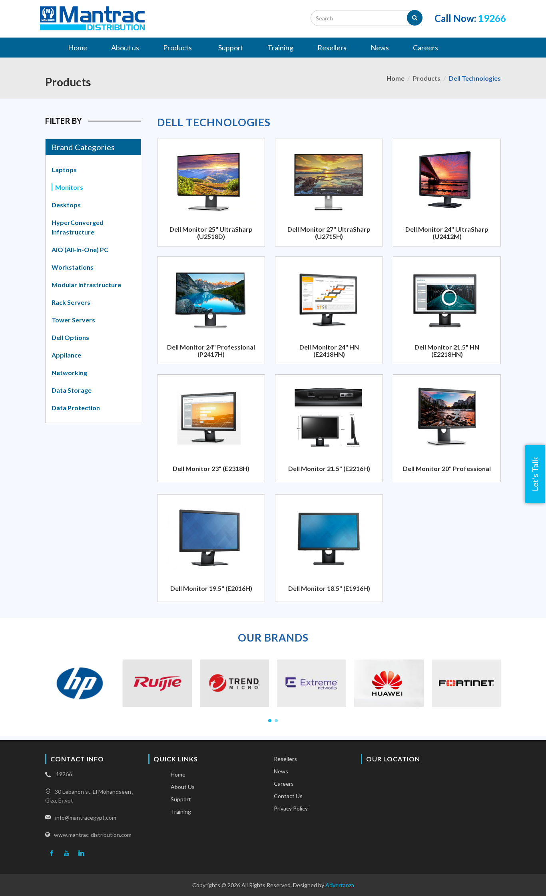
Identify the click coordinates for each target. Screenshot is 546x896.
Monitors (69, 187)
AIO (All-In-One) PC (80, 249)
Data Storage (72, 390)
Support (181, 799)
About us (183, 786)
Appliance (66, 355)
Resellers (285, 758)
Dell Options (70, 337)
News (281, 771)
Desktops (66, 205)
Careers (284, 783)
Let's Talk (535, 474)
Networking (69, 372)
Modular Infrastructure (86, 284)
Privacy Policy (291, 808)
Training (181, 811)
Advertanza (339, 885)
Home (396, 78)
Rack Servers (71, 302)
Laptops (64, 169)
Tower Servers (73, 320)
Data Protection (76, 407)
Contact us (288, 796)
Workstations (73, 267)
